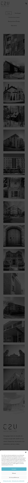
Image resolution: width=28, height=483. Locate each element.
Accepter (14, 469)
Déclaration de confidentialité (18, 480)
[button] (26, 452)
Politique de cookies (7, 480)
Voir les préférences (14, 477)
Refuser (14, 473)
